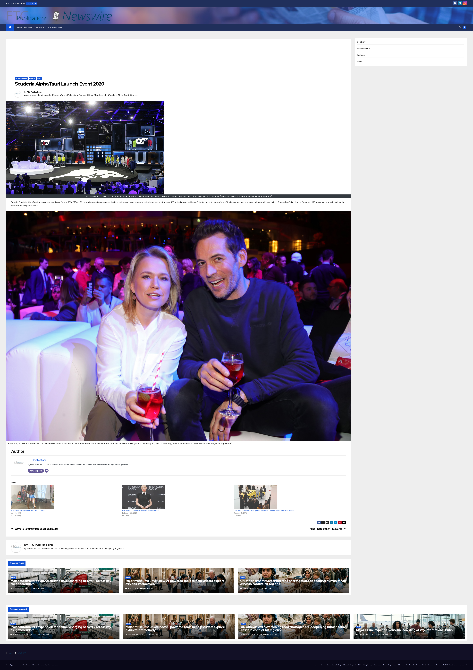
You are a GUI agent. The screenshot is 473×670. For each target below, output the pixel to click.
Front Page (387, 665)
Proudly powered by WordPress (18, 665)
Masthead (410, 665)
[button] (460, 27)
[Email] (47, 471)
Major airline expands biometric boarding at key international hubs (404, 630)
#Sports (133, 95)
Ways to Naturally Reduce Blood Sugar (36, 529)
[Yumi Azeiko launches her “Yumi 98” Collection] (65, 497)
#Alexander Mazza (50, 95)
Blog (322, 665)
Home (316, 665)
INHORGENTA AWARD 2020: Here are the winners (140, 510)
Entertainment (21, 78)
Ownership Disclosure (424, 665)
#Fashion (81, 95)
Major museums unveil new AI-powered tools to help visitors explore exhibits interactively (175, 582)
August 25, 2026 (21, 634)
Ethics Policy (348, 665)
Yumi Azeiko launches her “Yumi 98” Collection (28, 510)
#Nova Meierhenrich (96, 95)
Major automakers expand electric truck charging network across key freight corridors (61, 582)
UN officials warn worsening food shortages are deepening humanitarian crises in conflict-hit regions (293, 582)
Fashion (32, 78)
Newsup (41, 665)
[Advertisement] (178, 56)
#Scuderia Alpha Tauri (118, 95)
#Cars (62, 95)
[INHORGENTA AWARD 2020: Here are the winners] (176, 497)
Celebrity (361, 42)
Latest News (399, 665)
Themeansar (52, 665)
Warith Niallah (264, 588)
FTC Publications (34, 92)
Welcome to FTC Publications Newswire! (40, 27)
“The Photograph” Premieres (326, 529)
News (39, 78)
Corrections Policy (334, 665)
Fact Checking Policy (363, 665)
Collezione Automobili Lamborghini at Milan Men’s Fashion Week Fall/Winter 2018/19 (264, 510)
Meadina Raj (148, 588)
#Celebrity (71, 95)
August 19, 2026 (251, 634)
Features (377, 665)
